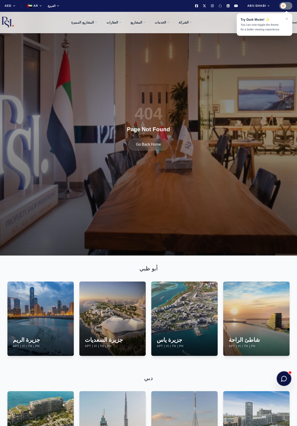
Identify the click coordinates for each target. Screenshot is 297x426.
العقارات (112, 22)
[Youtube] (236, 5)
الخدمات (160, 22)
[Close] (286, 18)
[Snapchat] (220, 5)
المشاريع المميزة (82, 22)
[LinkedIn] (228, 5)
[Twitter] (204, 5)
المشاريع (136, 22)
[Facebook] (196, 5)
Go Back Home (148, 144)
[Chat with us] (284, 378)
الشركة (184, 22)
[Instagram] (212, 5)
